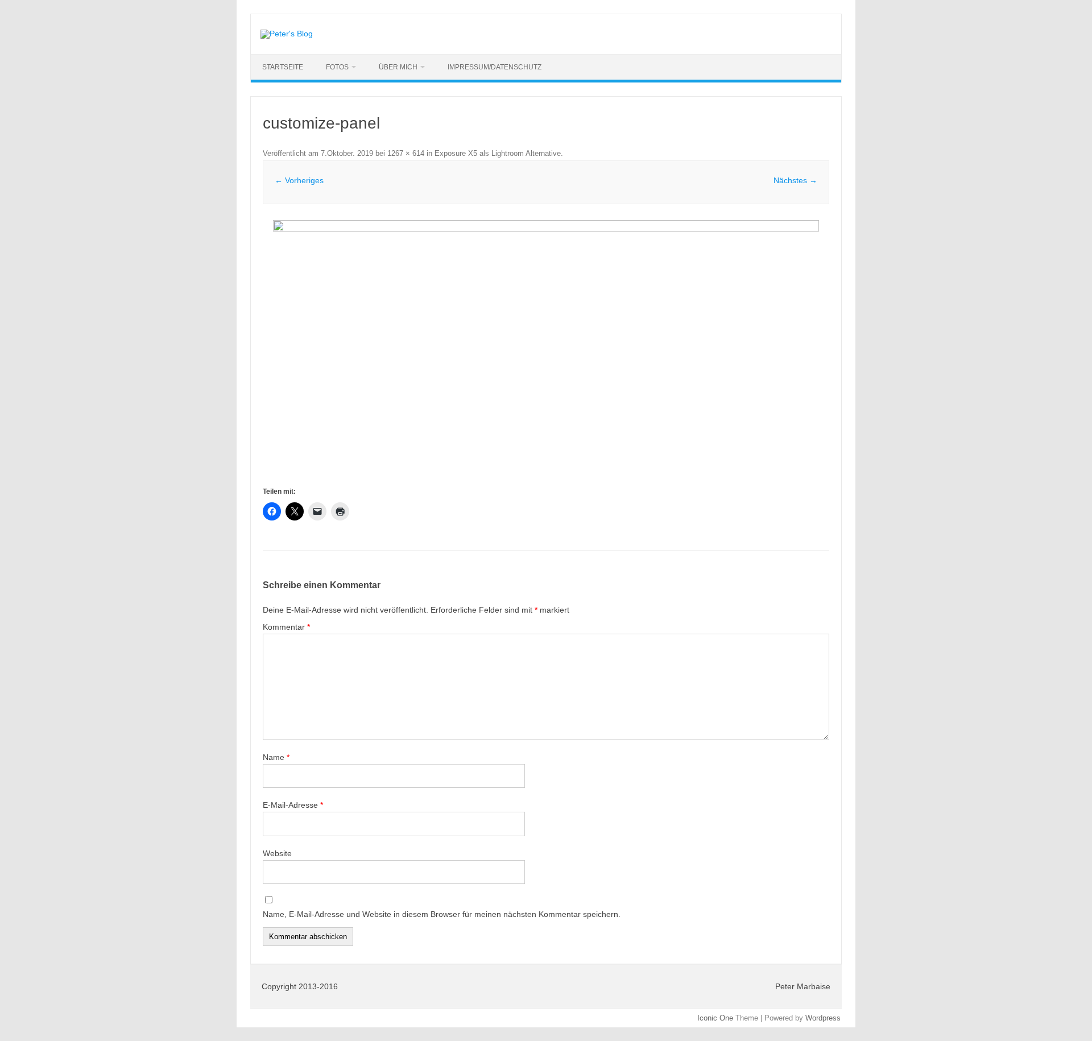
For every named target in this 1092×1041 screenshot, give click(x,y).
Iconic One (715, 1018)
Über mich (398, 67)
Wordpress (823, 1018)
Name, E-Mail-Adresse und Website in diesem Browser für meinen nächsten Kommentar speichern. (442, 914)
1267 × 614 (405, 153)
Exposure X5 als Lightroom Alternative (498, 153)
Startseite (282, 67)
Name (276, 757)
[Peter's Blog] (286, 33)
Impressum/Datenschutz (494, 67)
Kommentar (286, 626)
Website (277, 853)
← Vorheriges (299, 180)
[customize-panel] (546, 352)
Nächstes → (795, 180)
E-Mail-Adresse (293, 804)
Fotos (337, 67)
